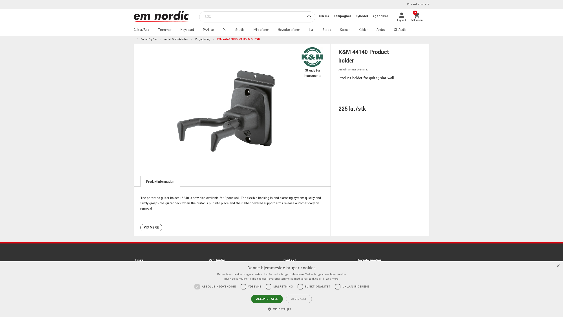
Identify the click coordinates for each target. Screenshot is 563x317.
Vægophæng (202, 39)
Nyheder (362, 16)
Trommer (165, 30)
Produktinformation (160, 181)
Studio (240, 30)
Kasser (345, 30)
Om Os (324, 16)
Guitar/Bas (141, 30)
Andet (381, 30)
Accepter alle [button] (267, 299)
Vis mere (151, 227)
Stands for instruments (312, 73)
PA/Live (208, 30)
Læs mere (332, 278)
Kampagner (342, 16)
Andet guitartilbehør (176, 39)
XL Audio (400, 30)
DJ (225, 30)
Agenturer (380, 16)
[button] (281, 309)
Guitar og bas (149, 39)
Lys (311, 30)
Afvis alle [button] (299, 299)
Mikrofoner (261, 30)
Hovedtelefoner (289, 30)
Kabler (363, 30)
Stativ (326, 30)
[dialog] (281, 289)
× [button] (558, 266)
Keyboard (187, 30)
